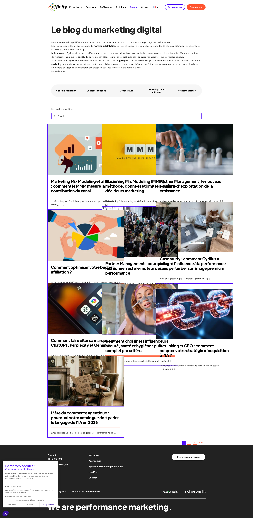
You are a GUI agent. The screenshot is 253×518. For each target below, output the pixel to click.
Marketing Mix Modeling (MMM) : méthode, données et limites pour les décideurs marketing (139, 186)
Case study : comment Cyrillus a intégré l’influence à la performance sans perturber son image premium (193, 263)
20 (195, 443)
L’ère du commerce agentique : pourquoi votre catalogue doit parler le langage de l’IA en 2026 (85, 417)
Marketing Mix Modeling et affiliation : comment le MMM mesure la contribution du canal (85, 186)
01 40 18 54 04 (54, 458)
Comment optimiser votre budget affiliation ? (82, 269)
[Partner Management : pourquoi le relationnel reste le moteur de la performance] (140, 232)
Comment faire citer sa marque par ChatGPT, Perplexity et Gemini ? (83, 343)
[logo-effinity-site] (57, 3)
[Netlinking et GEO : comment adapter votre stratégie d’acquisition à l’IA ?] (194, 314)
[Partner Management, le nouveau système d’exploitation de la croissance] (194, 149)
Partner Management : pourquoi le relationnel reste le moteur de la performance (137, 268)
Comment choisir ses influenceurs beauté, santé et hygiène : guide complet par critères (136, 345)
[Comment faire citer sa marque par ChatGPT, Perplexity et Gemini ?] (86, 308)
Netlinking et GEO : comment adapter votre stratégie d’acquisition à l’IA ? (194, 350)
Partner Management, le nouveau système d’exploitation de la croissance (190, 186)
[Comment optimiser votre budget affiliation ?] (86, 235)
